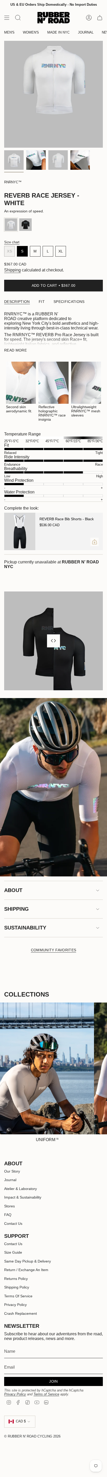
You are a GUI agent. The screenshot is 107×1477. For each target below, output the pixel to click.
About (13, 890)
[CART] (99, 18)
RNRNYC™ (13, 182)
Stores (9, 1206)
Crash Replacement (20, 1313)
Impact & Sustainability (22, 1197)
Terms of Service (46, 1394)
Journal (10, 1180)
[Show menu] (7, 18)
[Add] (94, 542)
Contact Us (13, 1223)
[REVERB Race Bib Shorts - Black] (19, 531)
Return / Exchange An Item (26, 1270)
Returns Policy (16, 1279)
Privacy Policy (15, 1305)
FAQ (7, 1215)
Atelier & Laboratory (20, 1189)
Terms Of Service (18, 1296)
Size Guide (13, 1252)
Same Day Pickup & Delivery (27, 1261)
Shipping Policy (16, 1287)
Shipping (12, 270)
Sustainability (25, 928)
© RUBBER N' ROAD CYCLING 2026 (32, 1436)
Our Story (12, 1171)
